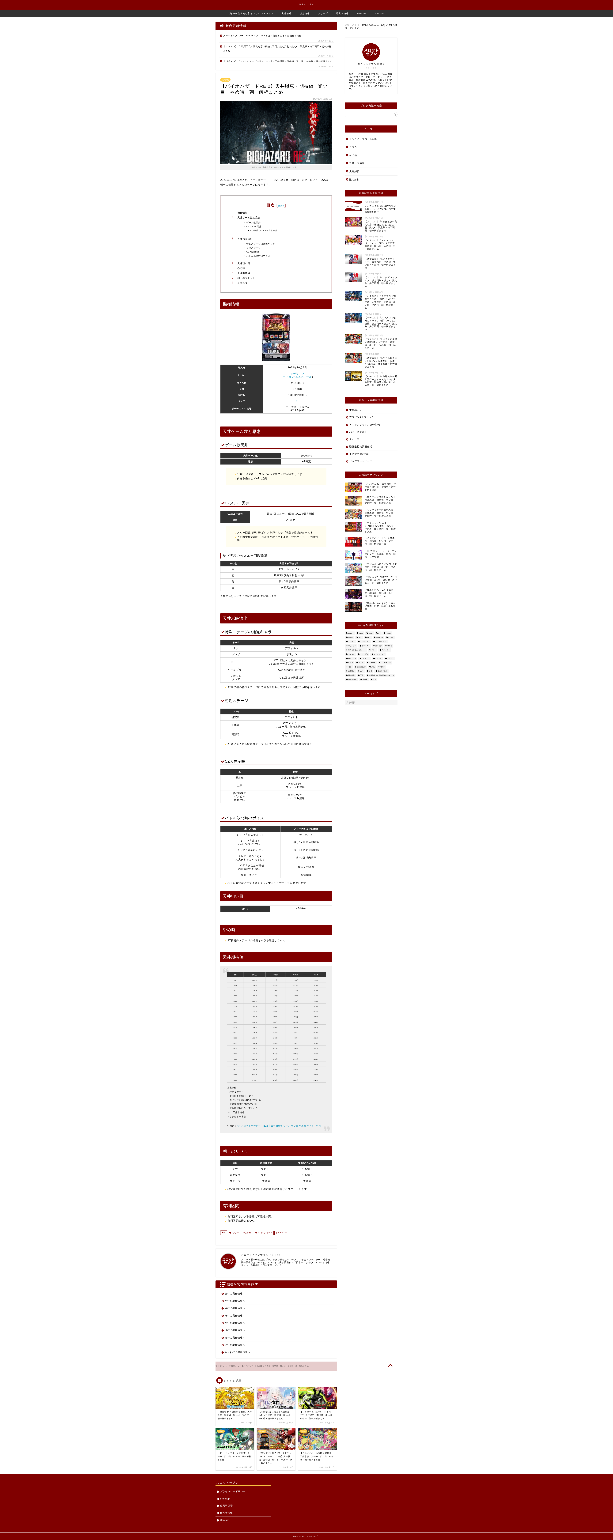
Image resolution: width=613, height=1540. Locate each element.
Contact (380, 13)
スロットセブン (306, 4)
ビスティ (378, 658)
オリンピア (352, 646)
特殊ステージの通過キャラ (260, 243)
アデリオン (297, 373)
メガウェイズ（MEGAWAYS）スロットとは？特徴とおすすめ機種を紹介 (262, 35)
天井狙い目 (243, 263)
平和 (361, 675)
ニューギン (364, 654)
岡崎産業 (351, 675)
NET (368, 637)
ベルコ (350, 663)
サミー (373, 650)
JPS (360, 637)
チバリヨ (354, 439)
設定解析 (354, 179)
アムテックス (365, 641)
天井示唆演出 (245, 238)
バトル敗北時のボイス (258, 255)
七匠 (349, 667)
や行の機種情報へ (235, 1345)
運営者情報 (342, 13)
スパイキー (386, 650)
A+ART (350, 633)
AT (297, 401)
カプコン (288, 377)
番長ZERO (355, 409)
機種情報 (242, 212)
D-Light (388, 633)
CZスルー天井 (253, 226)
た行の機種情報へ (235, 1315)
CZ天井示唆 (252, 251)
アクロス (351, 641)
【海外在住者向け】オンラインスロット (250, 13)
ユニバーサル (303, 377)
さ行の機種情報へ (235, 1308)
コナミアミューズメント (357, 650)
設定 (374, 679)
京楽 (373, 667)
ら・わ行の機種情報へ (237, 1352)
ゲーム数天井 (253, 222)
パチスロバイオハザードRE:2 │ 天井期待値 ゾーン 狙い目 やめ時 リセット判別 (279, 1126)
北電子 (382, 667)
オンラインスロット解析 (363, 139)
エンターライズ (380, 641)
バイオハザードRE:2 (264, 1233)
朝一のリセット (246, 277)
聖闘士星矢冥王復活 (360, 446)
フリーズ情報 (357, 163)
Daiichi (350, 637)
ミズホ (361, 663)
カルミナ (378, 646)
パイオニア (366, 658)
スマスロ (351, 654)
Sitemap (362, 13)
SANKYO (379, 637)
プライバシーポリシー (233, 1491)
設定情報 (305, 13)
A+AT (361, 633)
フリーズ (323, 13)
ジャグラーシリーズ (360, 461)
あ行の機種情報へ (235, 1293)
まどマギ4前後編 (359, 454)
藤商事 (365, 679)
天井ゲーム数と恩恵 (248, 217)
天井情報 (286, 13)
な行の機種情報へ (235, 1322)
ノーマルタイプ (379, 654)
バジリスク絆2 (357, 431)
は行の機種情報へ (235, 1330)
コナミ (389, 646)
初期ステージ (253, 247)
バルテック (352, 658)
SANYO (391, 637)
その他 (353, 155)
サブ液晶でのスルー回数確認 (263, 230)
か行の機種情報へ (235, 1300)
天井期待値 (243, 273)
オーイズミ (366, 646)
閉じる (281, 206)
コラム (353, 147)
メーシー (372, 663)
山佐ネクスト (382, 671)
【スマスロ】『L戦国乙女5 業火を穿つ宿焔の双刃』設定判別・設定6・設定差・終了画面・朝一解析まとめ (277, 48)
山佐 (370, 671)
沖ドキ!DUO (352, 679)
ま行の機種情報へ (235, 1337)
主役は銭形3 (361, 667)
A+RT (371, 633)
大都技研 (351, 671)
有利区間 (242, 282)
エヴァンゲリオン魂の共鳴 (364, 424)
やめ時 (241, 268)
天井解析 (225, 80)
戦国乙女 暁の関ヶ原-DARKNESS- (381, 675)
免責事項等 (226, 1505)
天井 (361, 671)
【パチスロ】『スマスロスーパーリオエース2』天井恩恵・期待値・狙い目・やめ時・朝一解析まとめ (277, 61)
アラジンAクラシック (361, 417)
